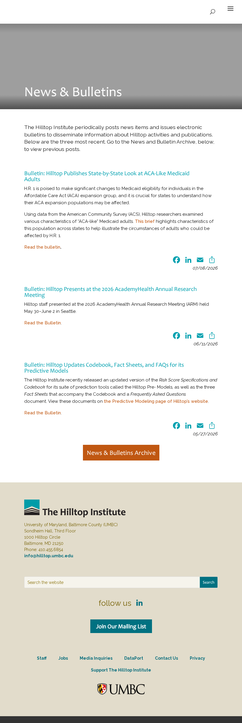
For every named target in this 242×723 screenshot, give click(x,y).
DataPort (133, 658)
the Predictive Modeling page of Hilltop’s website (156, 401)
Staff (42, 658)
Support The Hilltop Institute (121, 670)
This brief (145, 221)
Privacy (197, 658)
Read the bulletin (42, 247)
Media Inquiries (96, 658)
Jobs (63, 658)
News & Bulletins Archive (121, 453)
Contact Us (166, 658)
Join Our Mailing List (121, 626)
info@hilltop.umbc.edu (48, 555)
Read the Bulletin (42, 323)
